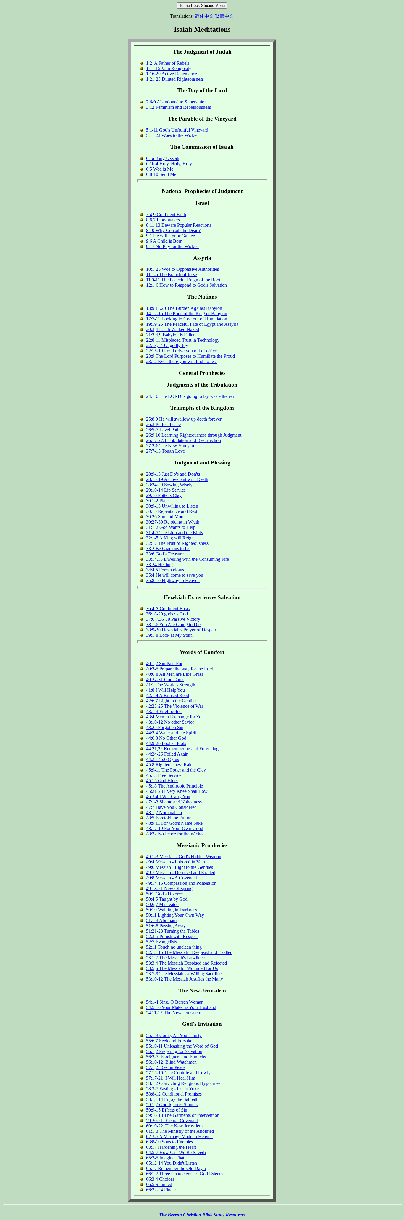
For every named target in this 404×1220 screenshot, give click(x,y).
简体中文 (204, 16)
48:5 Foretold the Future (168, 817)
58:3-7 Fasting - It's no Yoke (172, 1088)
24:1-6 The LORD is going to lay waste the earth (192, 396)
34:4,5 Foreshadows (165, 569)
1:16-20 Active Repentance (171, 73)
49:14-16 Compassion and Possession (181, 883)
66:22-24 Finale (161, 1189)
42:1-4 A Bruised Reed (167, 695)
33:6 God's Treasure (165, 553)
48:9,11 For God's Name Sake (174, 823)
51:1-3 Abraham (161, 920)
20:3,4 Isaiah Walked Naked (172, 329)
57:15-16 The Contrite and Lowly (178, 1072)
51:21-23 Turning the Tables (172, 931)
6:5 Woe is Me (159, 168)
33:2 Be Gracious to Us (168, 548)
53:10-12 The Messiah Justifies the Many (184, 978)
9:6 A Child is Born (164, 241)
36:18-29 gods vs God (167, 613)
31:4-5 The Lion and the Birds (174, 532)
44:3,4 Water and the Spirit (171, 732)
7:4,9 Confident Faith (166, 214)
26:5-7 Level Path (163, 429)
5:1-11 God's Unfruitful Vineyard (177, 129)
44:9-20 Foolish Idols (166, 743)
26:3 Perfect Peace (163, 424)
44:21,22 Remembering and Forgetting (182, 748)
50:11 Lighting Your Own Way (175, 915)
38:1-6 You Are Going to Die (173, 624)
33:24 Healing (159, 564)
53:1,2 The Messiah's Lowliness (176, 957)
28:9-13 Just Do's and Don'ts (173, 474)
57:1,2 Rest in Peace (165, 1067)
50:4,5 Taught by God (167, 899)
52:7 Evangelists (161, 941)
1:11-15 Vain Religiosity (168, 68)
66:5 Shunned (159, 1184)
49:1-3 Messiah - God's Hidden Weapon (183, 856)
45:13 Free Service (163, 775)
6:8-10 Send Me (161, 174)
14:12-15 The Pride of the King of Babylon (186, 313)
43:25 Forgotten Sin (164, 727)
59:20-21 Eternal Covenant (172, 1120)
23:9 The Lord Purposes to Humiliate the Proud (190, 356)
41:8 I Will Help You (165, 690)
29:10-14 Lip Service (166, 489)
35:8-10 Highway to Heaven (173, 580)
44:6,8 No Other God (166, 738)
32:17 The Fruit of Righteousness (177, 543)
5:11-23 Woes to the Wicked (172, 135)
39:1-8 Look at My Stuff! (169, 635)
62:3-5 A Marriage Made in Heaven (179, 1136)
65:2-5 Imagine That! (166, 1157)
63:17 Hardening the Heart (171, 1147)
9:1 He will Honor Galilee (170, 235)
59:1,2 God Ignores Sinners (172, 1104)
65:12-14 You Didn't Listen (171, 1163)
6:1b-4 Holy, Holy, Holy (169, 163)
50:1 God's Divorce (164, 893)
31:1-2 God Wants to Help (170, 527)
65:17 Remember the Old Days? (176, 1168)
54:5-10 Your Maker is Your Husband (181, 1007)
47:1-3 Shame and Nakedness (174, 801)
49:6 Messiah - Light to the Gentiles (179, 867)
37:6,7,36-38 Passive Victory (173, 619)
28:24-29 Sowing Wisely (169, 484)
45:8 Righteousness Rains (170, 764)
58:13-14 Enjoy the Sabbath (172, 1099)
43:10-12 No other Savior (170, 722)
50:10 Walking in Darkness (171, 909)
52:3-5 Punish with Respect (172, 936)
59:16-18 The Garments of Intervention (182, 1115)
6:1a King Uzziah (162, 158)
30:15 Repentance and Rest (171, 511)
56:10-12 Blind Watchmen (171, 1062)
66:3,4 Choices (160, 1179)
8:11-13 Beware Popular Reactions (178, 225)
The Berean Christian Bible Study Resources (202, 1214)
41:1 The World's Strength (170, 684)
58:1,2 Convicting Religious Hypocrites (183, 1083)
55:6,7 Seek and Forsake (169, 1040)
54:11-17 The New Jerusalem (173, 1012)
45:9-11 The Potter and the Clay (176, 769)
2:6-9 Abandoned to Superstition (176, 101)
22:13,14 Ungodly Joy (167, 345)
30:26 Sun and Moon (166, 516)
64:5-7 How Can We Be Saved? (176, 1152)
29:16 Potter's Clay (164, 495)
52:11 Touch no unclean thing (174, 947)
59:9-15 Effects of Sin (166, 1109)
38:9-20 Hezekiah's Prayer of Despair (181, 629)
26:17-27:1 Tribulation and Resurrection (183, 440)
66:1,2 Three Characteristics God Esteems (185, 1173)
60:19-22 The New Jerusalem (174, 1125)
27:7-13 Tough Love (165, 450)
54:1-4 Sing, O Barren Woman (174, 1001)
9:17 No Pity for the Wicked (172, 246)
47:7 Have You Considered (171, 807)
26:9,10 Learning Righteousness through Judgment (193, 435)
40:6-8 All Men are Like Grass (174, 674)
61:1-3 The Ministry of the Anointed (180, 1131)
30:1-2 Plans (157, 500)
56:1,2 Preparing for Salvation (174, 1051)
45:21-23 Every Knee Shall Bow (177, 791)
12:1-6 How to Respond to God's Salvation (186, 285)
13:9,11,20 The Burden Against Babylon (184, 308)
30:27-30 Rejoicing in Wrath (172, 521)
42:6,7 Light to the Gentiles (171, 700)
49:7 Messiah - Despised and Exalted (180, 872)
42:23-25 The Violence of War (174, 706)
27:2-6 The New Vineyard (170, 445)
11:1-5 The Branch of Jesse (171, 274)
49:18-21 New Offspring (169, 888)
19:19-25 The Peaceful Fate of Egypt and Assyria (192, 324)
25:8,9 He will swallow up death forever (184, 419)
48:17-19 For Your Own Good (174, 828)
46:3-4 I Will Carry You (168, 796)
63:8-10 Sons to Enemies (169, 1141)
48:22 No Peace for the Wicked (175, 833)
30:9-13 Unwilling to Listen (172, 505)
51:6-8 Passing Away (166, 925)
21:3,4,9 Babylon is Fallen (170, 334)
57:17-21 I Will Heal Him (170, 1077)
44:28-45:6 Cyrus (162, 759)
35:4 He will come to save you (174, 575)
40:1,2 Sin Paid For (164, 663)
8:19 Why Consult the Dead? (173, 230)
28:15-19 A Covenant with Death (177, 479)
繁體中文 (224, 16)
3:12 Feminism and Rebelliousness (178, 107)
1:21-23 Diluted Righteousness (175, 79)
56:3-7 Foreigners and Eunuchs (176, 1056)
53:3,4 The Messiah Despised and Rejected (186, 962)
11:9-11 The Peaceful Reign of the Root (183, 279)
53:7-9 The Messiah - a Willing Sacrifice (184, 973)
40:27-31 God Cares (165, 679)
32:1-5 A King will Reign (170, 537)
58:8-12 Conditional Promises (174, 1093)
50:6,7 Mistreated (162, 904)
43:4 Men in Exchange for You (175, 716)
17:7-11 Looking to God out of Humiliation (186, 318)
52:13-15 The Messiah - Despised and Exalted (189, 952)
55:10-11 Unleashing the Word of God (182, 1046)
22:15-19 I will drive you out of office (181, 350)
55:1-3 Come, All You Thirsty (174, 1035)
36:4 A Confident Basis (168, 608)
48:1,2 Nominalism (164, 812)
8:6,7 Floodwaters (163, 219)
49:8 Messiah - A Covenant (171, 877)
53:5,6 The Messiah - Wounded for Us (182, 968)
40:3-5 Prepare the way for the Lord (179, 668)
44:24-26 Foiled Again (167, 753)
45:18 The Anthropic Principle (174, 785)
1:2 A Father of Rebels (167, 63)
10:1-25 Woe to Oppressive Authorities (182, 269)
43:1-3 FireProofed (164, 711)
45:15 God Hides (162, 780)
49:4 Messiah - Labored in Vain (175, 861)
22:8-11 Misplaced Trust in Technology (182, 340)
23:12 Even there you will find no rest (181, 361)
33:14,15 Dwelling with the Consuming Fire (187, 559)
